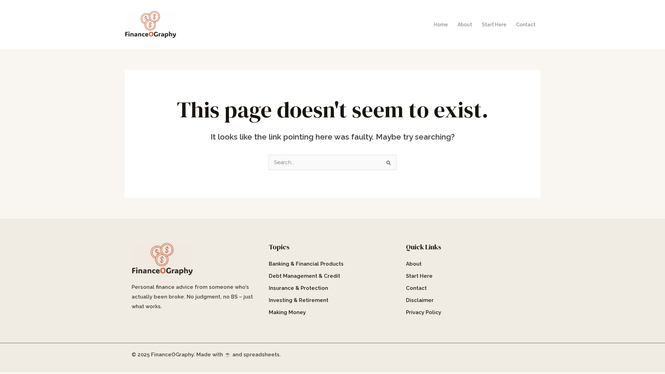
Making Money (287, 312)
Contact (525, 24)
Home (441, 24)
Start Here (494, 24)
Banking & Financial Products (306, 264)
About (465, 24)
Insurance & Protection (298, 288)
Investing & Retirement (298, 300)
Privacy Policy (423, 312)
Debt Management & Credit (304, 276)
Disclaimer (420, 300)
